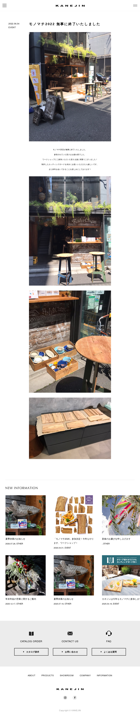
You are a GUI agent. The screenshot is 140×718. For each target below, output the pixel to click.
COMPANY (85, 675)
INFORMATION (104, 675)
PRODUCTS (47, 675)
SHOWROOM (67, 675)
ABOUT (31, 675)
